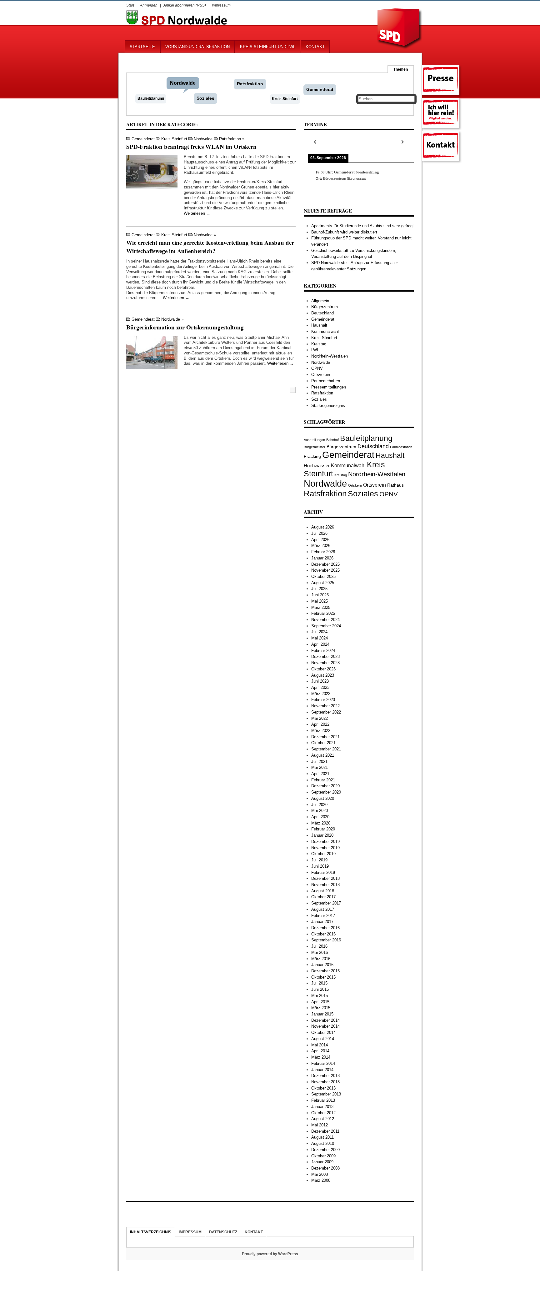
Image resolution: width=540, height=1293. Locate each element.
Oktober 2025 (323, 576)
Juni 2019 (320, 866)
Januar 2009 (322, 1162)
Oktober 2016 (323, 934)
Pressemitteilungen (328, 387)
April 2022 (320, 724)
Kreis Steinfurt (285, 99)
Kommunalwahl (325, 331)
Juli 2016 (319, 946)
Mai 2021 (319, 767)
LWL (315, 350)
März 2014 (320, 1057)
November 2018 (325, 884)
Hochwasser (317, 465)
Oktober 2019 (323, 853)
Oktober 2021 (323, 742)
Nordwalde (183, 83)
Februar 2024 (323, 650)
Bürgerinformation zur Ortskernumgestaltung (185, 327)
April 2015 (320, 1002)
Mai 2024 (319, 638)
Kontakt (315, 46)
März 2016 (320, 958)
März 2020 (320, 823)
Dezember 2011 (325, 1131)
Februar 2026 (323, 551)
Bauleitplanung (151, 98)
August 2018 (322, 891)
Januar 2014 (322, 1069)
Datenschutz (223, 1232)
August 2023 (322, 675)
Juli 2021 (319, 761)
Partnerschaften (325, 380)
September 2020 (326, 792)
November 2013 (325, 1082)
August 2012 (322, 1118)
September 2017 (326, 903)
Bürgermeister (314, 447)
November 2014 (325, 1026)
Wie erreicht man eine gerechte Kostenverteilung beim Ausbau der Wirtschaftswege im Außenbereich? (210, 246)
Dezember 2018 (325, 878)
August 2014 (322, 1038)
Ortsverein (320, 374)
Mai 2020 (319, 810)
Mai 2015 (319, 995)
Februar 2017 (323, 915)
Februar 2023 (323, 699)
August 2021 (322, 755)
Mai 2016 (319, 952)
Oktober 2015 (323, 977)
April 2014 (320, 1051)
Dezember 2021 (325, 736)
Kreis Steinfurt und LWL (267, 46)
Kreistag (318, 344)
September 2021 (326, 749)
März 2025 (320, 607)
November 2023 (325, 662)
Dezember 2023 (325, 656)
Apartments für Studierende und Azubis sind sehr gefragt (362, 225)
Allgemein (320, 300)
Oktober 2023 (323, 669)
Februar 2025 (323, 613)
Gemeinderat (319, 89)
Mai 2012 (319, 1125)
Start (130, 5)
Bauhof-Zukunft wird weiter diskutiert (344, 232)
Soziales (205, 98)
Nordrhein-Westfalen (329, 356)
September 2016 (326, 940)
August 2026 (322, 527)
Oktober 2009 (323, 1156)
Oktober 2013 (323, 1088)
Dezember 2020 (325, 786)
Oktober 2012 (323, 1112)
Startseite (142, 46)
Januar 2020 (322, 835)
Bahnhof (332, 440)
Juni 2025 (320, 595)
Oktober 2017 (323, 897)
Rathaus (395, 485)
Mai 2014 (319, 1045)
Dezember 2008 (325, 1168)
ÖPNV (317, 368)
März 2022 (320, 730)
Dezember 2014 (325, 1020)
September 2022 (326, 712)
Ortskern (355, 485)
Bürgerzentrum (324, 306)
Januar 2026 (322, 558)
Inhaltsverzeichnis (150, 1232)
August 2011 (322, 1137)
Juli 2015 (319, 983)
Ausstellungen (314, 440)
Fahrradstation (401, 447)
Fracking (312, 456)
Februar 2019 (323, 872)
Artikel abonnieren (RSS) (184, 5)
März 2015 (320, 1007)
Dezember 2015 (325, 971)
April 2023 (320, 687)
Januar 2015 (322, 1014)
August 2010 (322, 1143)
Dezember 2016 (325, 927)
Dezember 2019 (325, 841)
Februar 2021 (323, 780)
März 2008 (320, 1180)
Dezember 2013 (325, 1075)
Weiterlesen (197, 213)
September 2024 (326, 626)
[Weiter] (403, 142)
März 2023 (320, 693)
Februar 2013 (323, 1100)
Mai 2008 (319, 1174)
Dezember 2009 (325, 1149)
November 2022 (325, 706)
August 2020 (322, 798)
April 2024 (320, 644)
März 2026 (320, 545)
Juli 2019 (319, 860)
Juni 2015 (320, 989)
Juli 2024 (319, 631)
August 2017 (322, 909)
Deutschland (322, 313)
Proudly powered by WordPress (270, 1254)
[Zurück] (315, 142)
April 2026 (320, 539)
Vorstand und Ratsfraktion (197, 46)
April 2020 (320, 816)
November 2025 (325, 570)
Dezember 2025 (325, 564)
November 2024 (325, 619)
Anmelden (149, 5)
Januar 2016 (322, 964)
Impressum (221, 5)
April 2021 (320, 773)
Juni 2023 (320, 681)
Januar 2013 (322, 1106)
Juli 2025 (319, 588)
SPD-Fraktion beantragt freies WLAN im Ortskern (191, 146)
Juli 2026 (319, 533)
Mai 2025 (319, 601)
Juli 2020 (319, 804)
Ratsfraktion (250, 83)
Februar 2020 (323, 829)
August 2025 (322, 582)
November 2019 (325, 847)
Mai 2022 (319, 718)
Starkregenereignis (328, 405)
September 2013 (326, 1094)
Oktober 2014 (323, 1032)
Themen (400, 69)
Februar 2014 (323, 1063)
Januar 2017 (322, 921)
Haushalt (319, 325)
